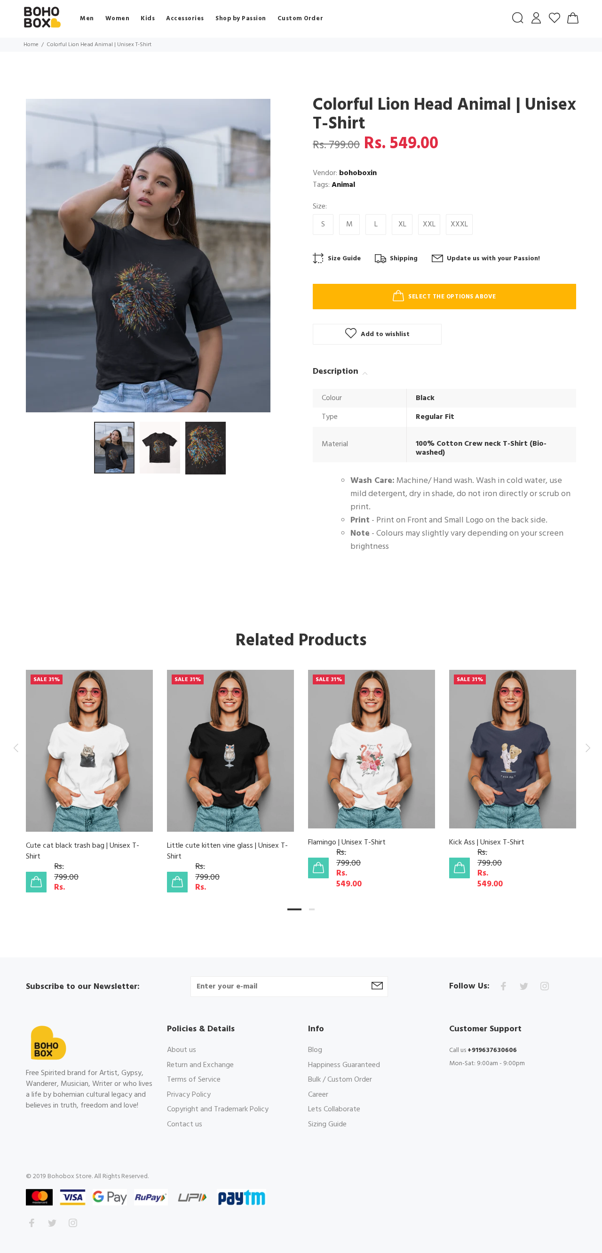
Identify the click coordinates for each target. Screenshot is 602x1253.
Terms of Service (194, 1080)
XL (402, 224)
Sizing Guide (327, 1124)
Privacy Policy (189, 1095)
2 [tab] (312, 909)
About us (181, 1050)
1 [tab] (294, 909)
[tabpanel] (89, 772)
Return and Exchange (200, 1065)
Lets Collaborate (334, 1109)
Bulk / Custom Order (340, 1080)
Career (318, 1095)
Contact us (184, 1124)
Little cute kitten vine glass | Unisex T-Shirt (227, 851)
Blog (315, 1050)
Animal (343, 185)
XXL (429, 224)
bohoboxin (358, 173)
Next (586, 748)
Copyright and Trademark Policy (218, 1109)
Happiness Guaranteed (344, 1065)
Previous (15, 748)
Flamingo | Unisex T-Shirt (347, 843)
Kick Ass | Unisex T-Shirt (486, 843)
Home (31, 44)
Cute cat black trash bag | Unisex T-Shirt (82, 851)
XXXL (459, 224)
